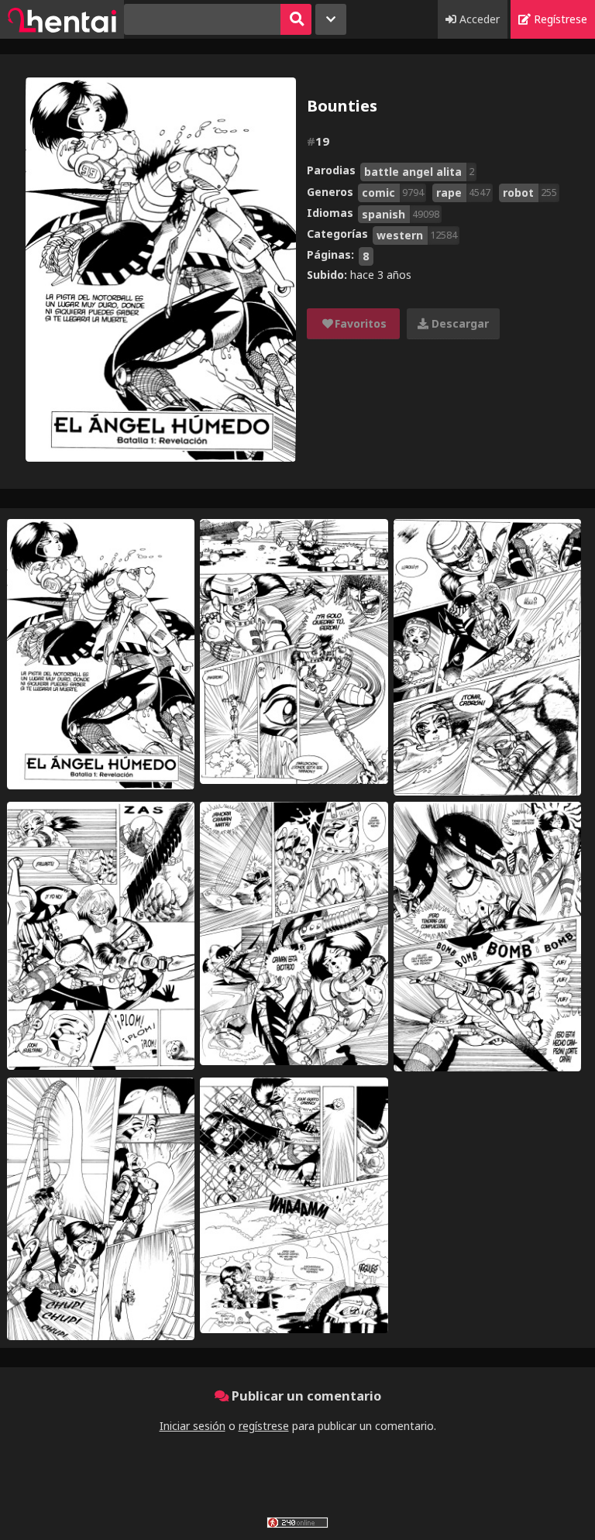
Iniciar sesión (192, 1425)
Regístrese (559, 19)
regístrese (264, 1425)
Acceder (478, 19)
